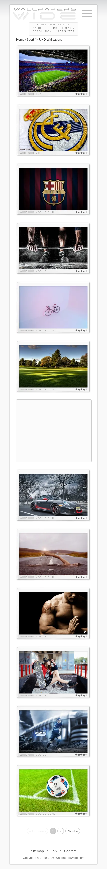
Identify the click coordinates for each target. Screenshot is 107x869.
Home (20, 39)
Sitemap (37, 851)
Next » (73, 831)
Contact (70, 851)
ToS (54, 851)
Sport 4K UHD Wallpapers (44, 39)
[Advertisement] (53, 431)
